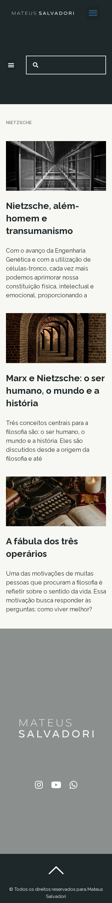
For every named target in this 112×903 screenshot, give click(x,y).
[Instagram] (38, 784)
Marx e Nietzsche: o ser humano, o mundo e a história (55, 390)
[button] (93, 13)
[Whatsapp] (73, 784)
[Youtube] (56, 784)
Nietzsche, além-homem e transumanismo (42, 218)
